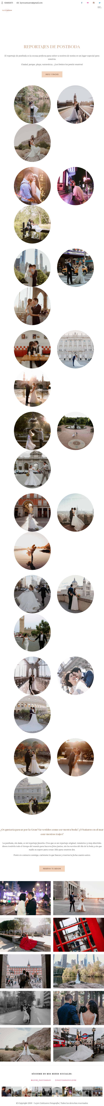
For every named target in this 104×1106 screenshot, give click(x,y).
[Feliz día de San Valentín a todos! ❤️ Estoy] (17, 1092)
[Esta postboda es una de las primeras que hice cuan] (67, 1092)
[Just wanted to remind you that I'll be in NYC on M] (37, 1092)
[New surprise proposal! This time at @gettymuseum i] (97, 1092)
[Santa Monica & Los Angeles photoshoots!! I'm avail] (27, 1092)
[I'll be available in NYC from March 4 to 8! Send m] (77, 1092)
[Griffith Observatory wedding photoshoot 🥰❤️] (57, 1092)
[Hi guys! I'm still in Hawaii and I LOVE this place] (6, 1092)
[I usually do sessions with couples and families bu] (47, 1092)
